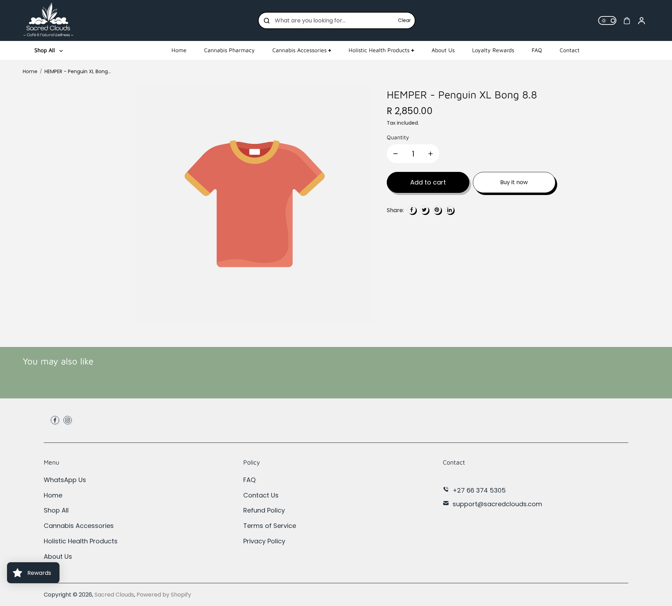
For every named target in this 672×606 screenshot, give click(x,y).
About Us (443, 50)
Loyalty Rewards (493, 50)
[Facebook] (411, 210)
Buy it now (514, 182)
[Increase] (430, 153)
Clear (404, 20)
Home (179, 50)
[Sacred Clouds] (49, 20)
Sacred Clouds (114, 595)
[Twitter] (424, 210)
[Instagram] (67, 420)
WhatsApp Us (65, 479)
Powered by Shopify (163, 595)
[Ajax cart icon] (627, 21)
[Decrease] (395, 153)
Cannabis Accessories (299, 50)
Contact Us (261, 495)
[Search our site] (266, 20)
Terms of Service (269, 525)
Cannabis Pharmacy (229, 50)
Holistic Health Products (379, 50)
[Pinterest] (437, 210)
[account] (641, 21)
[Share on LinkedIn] (449, 210)
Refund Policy (264, 510)
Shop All (56, 510)
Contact (570, 50)
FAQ (537, 50)
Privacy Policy (264, 541)
